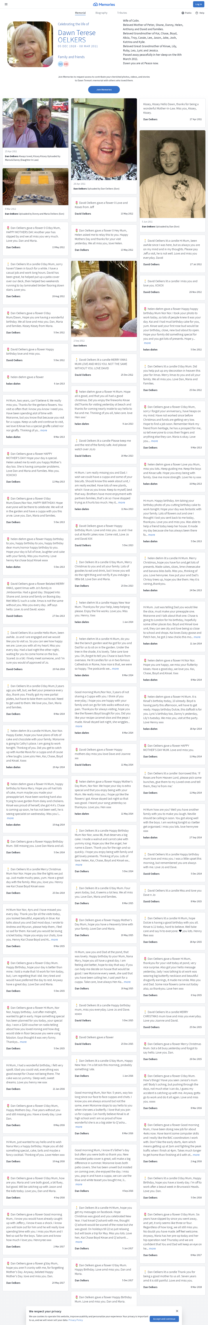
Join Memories (104, 89)
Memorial (80, 13)
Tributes (122, 13)
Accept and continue (164, 1318)
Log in (199, 4)
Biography (101, 13)
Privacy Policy (76, 1320)
